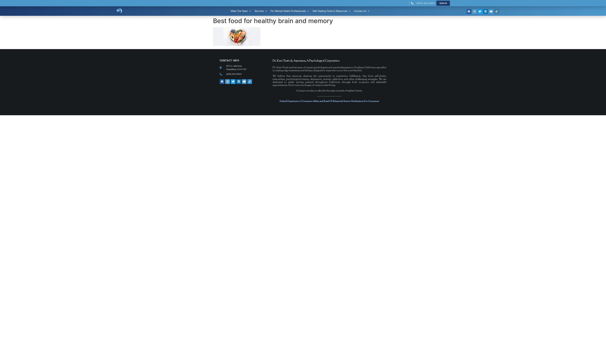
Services (259, 11)
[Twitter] (480, 11)
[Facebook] (469, 11)
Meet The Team (239, 11)
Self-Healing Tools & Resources (330, 11)
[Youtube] (491, 11)
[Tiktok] (496, 11)
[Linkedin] (485, 11)
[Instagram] (474, 11)
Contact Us (360, 11)
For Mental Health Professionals (288, 11)
